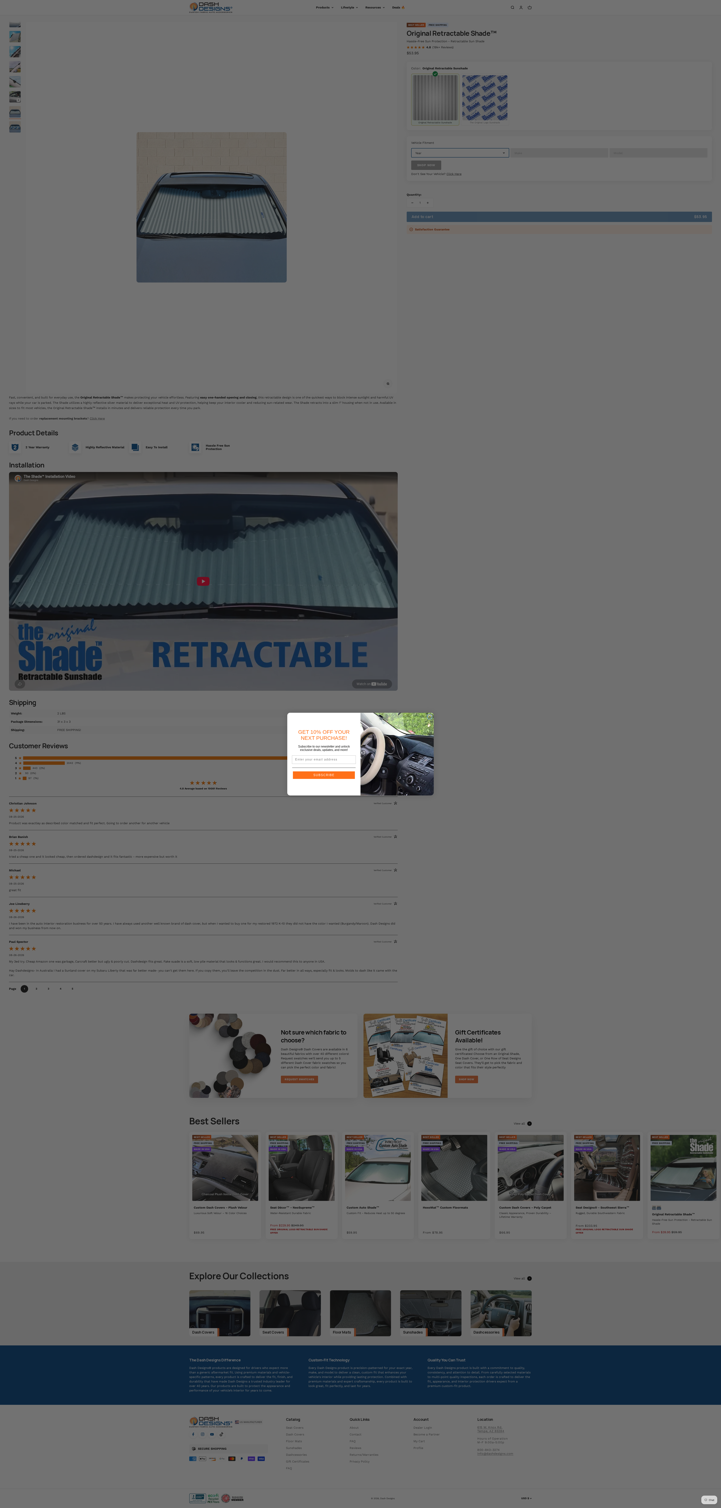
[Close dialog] (429, 717)
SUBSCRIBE (324, 775)
